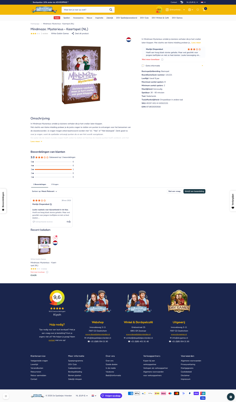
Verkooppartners (151, 356)
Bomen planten (74, 375)
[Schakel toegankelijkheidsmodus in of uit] (181, 2)
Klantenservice (38, 356)
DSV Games (177, 18)
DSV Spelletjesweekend (126, 18)
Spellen (67, 18)
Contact (174, 2)
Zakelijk (110, 18)
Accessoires (78, 18)
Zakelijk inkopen (75, 379)
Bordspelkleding (75, 371)
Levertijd (34, 364)
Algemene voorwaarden (191, 360)
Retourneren (36, 371)
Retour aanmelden (38, 375)
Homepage (35, 24)
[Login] (190, 10)
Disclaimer (185, 375)
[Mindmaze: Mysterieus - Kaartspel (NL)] (44, 245)
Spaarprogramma (75, 360)
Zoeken (111, 10)
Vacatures (110, 371)
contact (52, 340)
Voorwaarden (187, 356)
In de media (111, 368)
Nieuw (89, 18)
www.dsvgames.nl (179, 334)
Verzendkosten (37, 368)
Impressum (185, 379)
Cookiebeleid (186, 371)
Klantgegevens (187, 368)
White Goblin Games (60, 33)
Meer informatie (76, 356)
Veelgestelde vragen (39, 360)
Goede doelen (111, 364)
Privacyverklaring (188, 364)
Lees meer (196, 42)
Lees (35, 141)
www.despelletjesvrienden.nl (97, 334)
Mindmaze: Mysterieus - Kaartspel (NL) (44, 264)
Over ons (110, 356)
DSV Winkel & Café (160, 18)
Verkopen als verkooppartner (155, 368)
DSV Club (72, 364)
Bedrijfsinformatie (113, 375)
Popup (162, 59)
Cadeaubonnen (74, 368)
